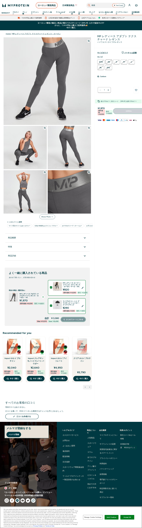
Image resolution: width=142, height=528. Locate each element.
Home (8, 34)
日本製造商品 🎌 (69, 5)
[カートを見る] (136, 5)
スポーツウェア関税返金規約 (73, 469)
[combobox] (105, 5)
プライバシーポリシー (108, 458)
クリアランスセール (122, 12)
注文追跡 (66, 462)
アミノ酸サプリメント (91, 468)
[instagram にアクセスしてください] (6, 500)
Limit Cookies (111, 517)
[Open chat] (33, 500)
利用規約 (103, 464)
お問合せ (66, 440)
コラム (90, 452)
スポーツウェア (91, 445)
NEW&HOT (6, 13)
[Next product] (89, 387)
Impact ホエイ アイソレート (59, 359)
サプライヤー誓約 (107, 497)
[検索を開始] (89, 5)
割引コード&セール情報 (128, 437)
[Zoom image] (89, 41)
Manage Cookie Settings (93, 517)
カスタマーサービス (71, 435)
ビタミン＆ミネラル (91, 477)
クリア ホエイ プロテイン (82, 359)
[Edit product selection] (82, 288)
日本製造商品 (135, 12)
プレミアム (92, 12)
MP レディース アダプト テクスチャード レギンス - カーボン (36, 34)
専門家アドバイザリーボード (108, 481)
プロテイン (16, 12)
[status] (104, 90)
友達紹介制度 (127, 446)
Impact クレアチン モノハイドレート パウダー (35, 361)
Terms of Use (49, 526)
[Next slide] (91, 364)
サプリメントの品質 (108, 444)
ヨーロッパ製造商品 (47, 5)
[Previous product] (85, 387)
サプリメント (35, 12)
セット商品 (81, 12)
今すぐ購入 (14, 378)
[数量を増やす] (108, 90)
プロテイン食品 (47, 12)
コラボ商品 (72, 12)
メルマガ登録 (13, 434)
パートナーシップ (107, 469)
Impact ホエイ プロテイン (13, 359)
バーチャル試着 (130, 53)
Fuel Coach (119, 5)
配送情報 (66, 456)
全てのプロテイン (91, 459)
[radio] (101, 62)
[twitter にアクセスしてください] (28, 500)
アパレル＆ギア (60, 12)
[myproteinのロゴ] (15, 5)
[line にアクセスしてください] (17, 500)
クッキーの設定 (11, 483)
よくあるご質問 (69, 446)
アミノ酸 (25, 12)
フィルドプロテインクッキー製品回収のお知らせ (73, 478)
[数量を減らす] (100, 90)
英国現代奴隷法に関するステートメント (108, 451)
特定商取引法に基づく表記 (108, 490)
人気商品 (91, 438)
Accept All (127, 517)
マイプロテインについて (108, 437)
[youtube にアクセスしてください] (22, 500)
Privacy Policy (37, 526)
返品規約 (66, 451)
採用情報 (103, 474)
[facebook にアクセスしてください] (12, 500)
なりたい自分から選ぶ (106, 12)
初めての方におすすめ (91, 486)
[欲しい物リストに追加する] (136, 90)
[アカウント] (129, 5)
